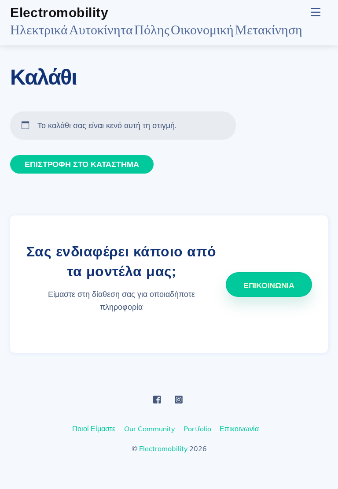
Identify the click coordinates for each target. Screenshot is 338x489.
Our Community (149, 428)
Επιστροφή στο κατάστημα (82, 164)
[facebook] (157, 398)
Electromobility (163, 448)
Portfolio (197, 428)
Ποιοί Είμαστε (93, 428)
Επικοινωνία (239, 428)
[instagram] (178, 398)
